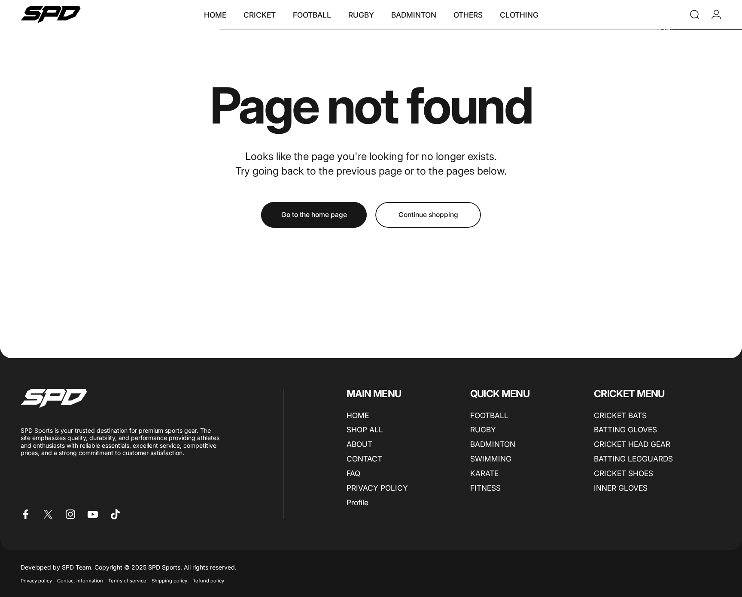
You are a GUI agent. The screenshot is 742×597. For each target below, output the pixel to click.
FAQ (353, 473)
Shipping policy (169, 581)
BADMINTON (492, 444)
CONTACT (364, 459)
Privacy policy (36, 581)
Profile (357, 502)
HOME (358, 415)
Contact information (80, 581)
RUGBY (483, 429)
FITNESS (485, 487)
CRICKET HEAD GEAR (632, 444)
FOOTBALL (489, 415)
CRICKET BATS (620, 415)
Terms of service (127, 581)
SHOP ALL (365, 429)
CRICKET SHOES (623, 473)
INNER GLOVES (621, 487)
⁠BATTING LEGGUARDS (633, 459)
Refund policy (208, 581)
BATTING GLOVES (625, 429)
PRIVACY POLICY (377, 487)
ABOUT (359, 444)
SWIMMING (490, 459)
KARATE (484, 473)
